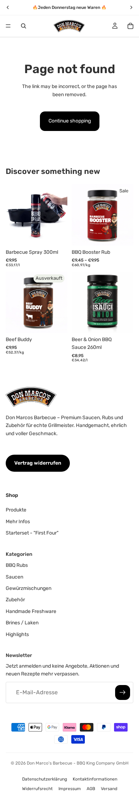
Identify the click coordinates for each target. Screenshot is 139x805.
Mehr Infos (18, 522)
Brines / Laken (22, 623)
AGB (91, 788)
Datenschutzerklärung (44, 779)
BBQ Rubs (17, 565)
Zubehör (15, 600)
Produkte (16, 510)
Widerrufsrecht (37, 788)
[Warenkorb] (130, 26)
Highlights (17, 634)
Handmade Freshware (31, 611)
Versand (109, 788)
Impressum (69, 788)
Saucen (14, 577)
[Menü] (8, 26)
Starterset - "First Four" (32, 533)
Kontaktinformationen (95, 779)
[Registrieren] (122, 692)
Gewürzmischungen (28, 588)
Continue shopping (69, 121)
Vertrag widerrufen (37, 463)
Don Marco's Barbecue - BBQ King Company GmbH (78, 763)
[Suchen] (23, 26)
